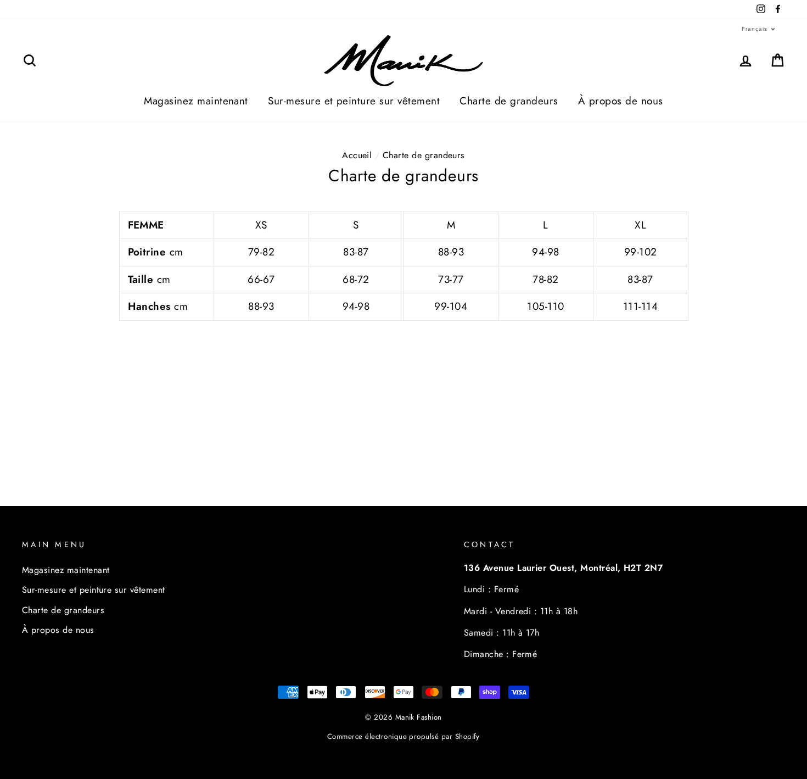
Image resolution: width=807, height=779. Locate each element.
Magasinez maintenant (196, 100)
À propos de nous (620, 100)
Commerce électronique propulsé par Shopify (403, 736)
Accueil (357, 155)
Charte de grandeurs (508, 100)
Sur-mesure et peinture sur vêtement (354, 100)
